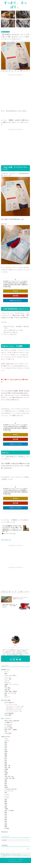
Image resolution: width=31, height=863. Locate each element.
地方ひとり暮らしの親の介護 (12, 720)
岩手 (6, 747)
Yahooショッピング (15, 300)
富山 (6, 758)
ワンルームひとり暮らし (11, 675)
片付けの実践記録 (9, 713)
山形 (6, 816)
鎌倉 (6, 801)
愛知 (6, 819)
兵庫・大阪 (7, 767)
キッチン (7, 671)
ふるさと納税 (8, 733)
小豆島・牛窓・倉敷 (9, 778)
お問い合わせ (20, 859)
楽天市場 (15, 295)
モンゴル (7, 740)
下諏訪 (6, 808)
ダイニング (7, 682)
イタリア (7, 798)
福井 (6, 749)
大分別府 (7, 828)
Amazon (15, 291)
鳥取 (6, 762)
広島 (6, 823)
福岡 (6, 826)
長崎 (6, 781)
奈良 (6, 821)
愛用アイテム (6, 669)
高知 (6, 783)
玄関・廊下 (7, 689)
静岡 (6, 807)
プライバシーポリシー (12, 859)
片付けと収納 (6, 700)
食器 (6, 673)
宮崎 (6, 753)
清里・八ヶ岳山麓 (9, 810)
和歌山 (6, 751)
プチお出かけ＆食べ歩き (11, 789)
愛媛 (6, 755)
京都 (6, 746)
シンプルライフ (7, 718)
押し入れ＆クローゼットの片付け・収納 (15, 706)
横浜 (6, 799)
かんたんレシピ (8, 724)
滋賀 (6, 742)
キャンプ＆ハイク (9, 790)
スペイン (7, 796)
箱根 (6, 803)
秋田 (6, 817)
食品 (6, 695)
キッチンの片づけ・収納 (12, 704)
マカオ (6, 738)
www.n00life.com (6, 540)
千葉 (6, 805)
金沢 (6, 760)
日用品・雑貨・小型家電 (11, 691)
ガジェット (7, 696)
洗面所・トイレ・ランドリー (12, 684)
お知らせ (5, 831)
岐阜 (6, 814)
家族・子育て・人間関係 (11, 729)
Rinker (10, 287)
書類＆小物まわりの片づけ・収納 (14, 709)
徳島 (6, 785)
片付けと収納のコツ (9, 702)
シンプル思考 (8, 726)
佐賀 (6, 756)
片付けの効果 (8, 715)
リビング (7, 680)
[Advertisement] (15, 92)
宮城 (6, 771)
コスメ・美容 (8, 679)
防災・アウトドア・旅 (5, 31)
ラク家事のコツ (8, 722)
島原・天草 (7, 765)
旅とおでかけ (6, 736)
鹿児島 (6, 787)
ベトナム (7, 794)
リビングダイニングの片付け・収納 (14, 711)
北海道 (6, 772)
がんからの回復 (8, 727)
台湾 (6, 792)
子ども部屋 (7, 687)
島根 (6, 824)
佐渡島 (6, 769)
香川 (6, 744)
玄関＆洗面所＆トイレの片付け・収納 (14, 707)
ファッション (8, 677)
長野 (6, 780)
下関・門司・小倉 (9, 776)
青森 (6, 774)
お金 (6, 731)
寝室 (6, 686)
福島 (6, 764)
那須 (6, 812)
